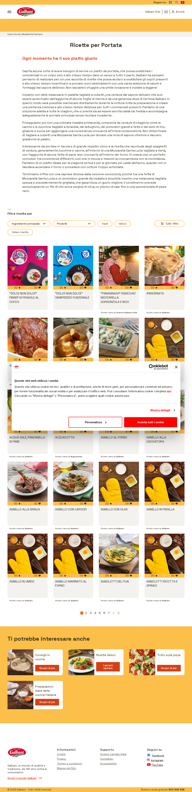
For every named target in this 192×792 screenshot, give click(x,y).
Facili (105, 223)
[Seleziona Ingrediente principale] (29, 223)
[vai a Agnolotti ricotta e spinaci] (165, 554)
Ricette (18, 34)
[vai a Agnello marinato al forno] (73, 554)
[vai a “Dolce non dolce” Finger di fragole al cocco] (28, 266)
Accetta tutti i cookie (150, 422)
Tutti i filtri (171, 223)
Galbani (11, 34)
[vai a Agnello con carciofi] (73, 482)
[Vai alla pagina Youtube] (182, 2)
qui (169, 391)
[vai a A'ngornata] (165, 266)
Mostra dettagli (160, 410)
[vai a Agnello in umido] (28, 554)
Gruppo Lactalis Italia (113, 754)
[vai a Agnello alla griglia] (28, 482)
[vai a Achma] (165, 338)
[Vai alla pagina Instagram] (176, 2)
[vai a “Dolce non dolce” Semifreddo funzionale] (73, 266)
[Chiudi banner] (176, 367)
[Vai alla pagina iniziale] (25, 11)
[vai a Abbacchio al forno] (28, 338)
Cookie (61, 754)
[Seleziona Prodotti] (74, 223)
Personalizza (93, 422)
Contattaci (106, 758)
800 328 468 (176, 789)
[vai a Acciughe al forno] (119, 338)
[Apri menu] (9, 12)
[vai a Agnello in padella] (165, 482)
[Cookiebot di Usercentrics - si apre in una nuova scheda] (151, 367)
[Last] (118, 613)
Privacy (61, 758)
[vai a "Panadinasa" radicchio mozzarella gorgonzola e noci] (119, 266)
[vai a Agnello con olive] (119, 482)
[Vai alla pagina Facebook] (170, 2)
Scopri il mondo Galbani (22, 778)
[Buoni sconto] (167, 12)
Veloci (122, 223)
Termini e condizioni (69, 763)
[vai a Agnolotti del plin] (119, 554)
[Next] (113, 613)
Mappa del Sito (66, 768)
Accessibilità (108, 763)
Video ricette (20, 232)
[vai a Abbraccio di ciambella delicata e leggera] (73, 338)
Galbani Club (152, 11)
